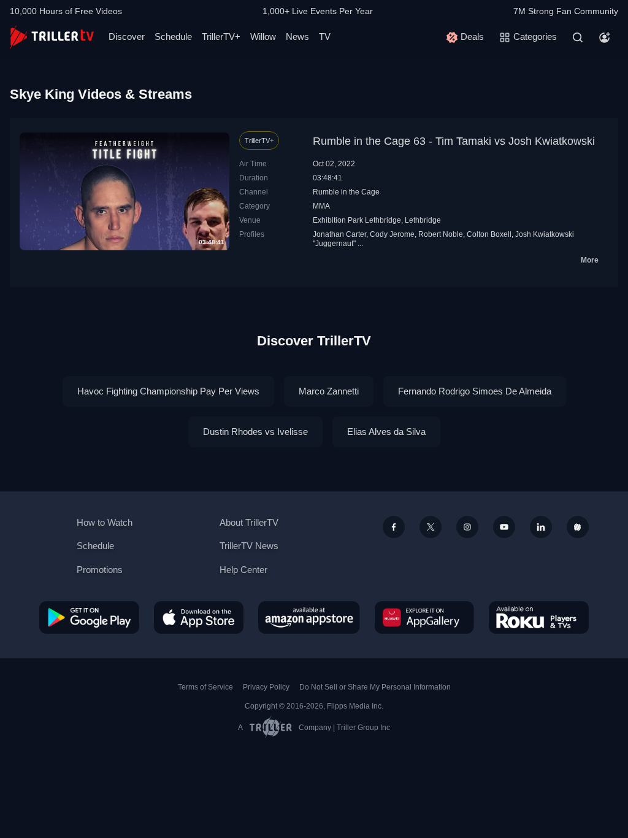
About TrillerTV (249, 522)
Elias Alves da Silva (386, 431)
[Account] (604, 37)
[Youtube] (504, 527)
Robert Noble (440, 234)
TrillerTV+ (221, 36)
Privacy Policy (266, 687)
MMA (321, 206)
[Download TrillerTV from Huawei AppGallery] (424, 617)
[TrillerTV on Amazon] (309, 617)
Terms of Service (205, 687)
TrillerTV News (249, 545)
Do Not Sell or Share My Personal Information (375, 687)
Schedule (173, 36)
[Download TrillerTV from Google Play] (89, 617)
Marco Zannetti (329, 391)
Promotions (100, 569)
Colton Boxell (489, 234)
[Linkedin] (541, 527)
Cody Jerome (392, 234)
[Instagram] (467, 527)
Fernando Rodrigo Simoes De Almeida (474, 391)
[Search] (577, 37)
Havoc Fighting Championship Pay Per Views (168, 391)
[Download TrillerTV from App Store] (198, 617)
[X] (430, 527)
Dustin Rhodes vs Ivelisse (255, 431)
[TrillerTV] (52, 37)
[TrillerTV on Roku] (539, 617)
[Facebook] (394, 527)
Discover (127, 36)
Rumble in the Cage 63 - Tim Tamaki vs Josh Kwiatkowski (454, 141)
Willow (263, 36)
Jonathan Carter (339, 234)
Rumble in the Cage (346, 192)
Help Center (243, 569)
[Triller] (578, 527)
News (297, 36)
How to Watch (104, 522)
